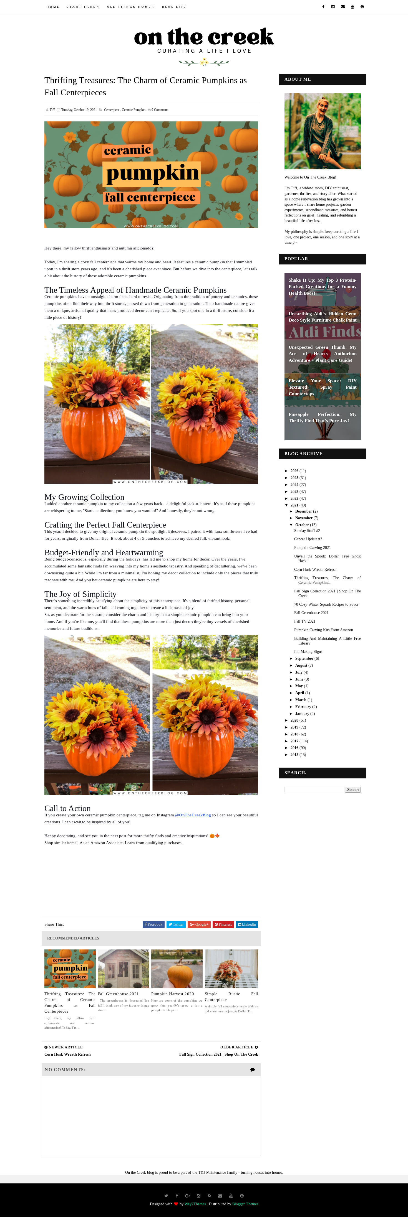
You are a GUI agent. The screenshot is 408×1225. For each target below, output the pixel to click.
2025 (295, 478)
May (299, 686)
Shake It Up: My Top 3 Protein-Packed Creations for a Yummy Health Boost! (323, 286)
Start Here (81, 7)
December (304, 511)
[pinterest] (362, 7)
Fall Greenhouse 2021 (118, 994)
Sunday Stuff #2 (307, 531)
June (299, 679)
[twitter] (166, 1196)
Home (53, 7)
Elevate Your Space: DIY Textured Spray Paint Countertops (323, 387)
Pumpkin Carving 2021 (312, 548)
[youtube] (352, 7)
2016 (295, 748)
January (302, 714)
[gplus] (188, 1196)
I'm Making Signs (308, 652)
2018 (295, 734)
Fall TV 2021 (305, 621)
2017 (295, 741)
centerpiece (111, 110)
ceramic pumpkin (133, 110)
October (302, 525)
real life (174, 7)
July (299, 672)
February (303, 707)
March (301, 700)
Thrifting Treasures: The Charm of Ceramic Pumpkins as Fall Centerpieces (70, 1002)
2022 (295, 498)
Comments (160, 110)
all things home (129, 7)
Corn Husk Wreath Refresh (315, 569)
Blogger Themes (245, 1204)
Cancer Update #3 (308, 539)
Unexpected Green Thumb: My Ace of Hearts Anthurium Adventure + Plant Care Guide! (323, 354)
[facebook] (323, 7)
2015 (295, 755)
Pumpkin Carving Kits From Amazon (323, 630)
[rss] (209, 1196)
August (301, 665)
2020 (295, 720)
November (304, 518)
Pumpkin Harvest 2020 (172, 994)
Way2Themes (195, 1204)
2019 (295, 727)
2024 (295, 485)
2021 (295, 505)
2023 (295, 492)
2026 (295, 471)
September (304, 658)
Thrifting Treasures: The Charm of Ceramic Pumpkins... (327, 580)
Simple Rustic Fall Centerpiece (231, 997)
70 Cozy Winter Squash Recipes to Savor (326, 604)
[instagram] (333, 7)
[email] (343, 7)
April (300, 693)
